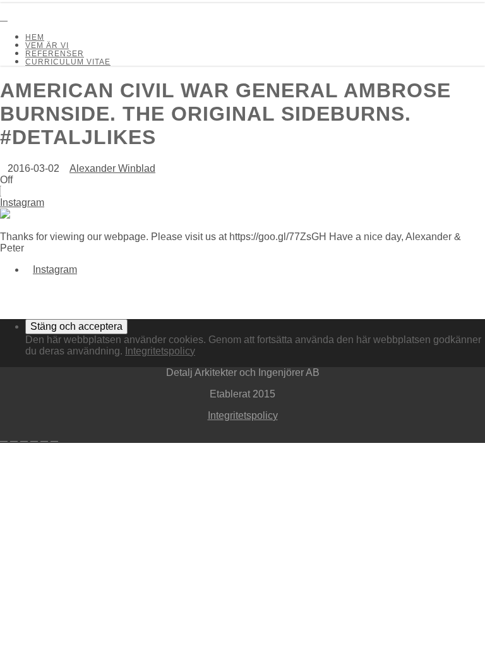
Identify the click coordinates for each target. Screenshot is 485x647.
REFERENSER (54, 53)
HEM (34, 37)
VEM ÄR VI (47, 45)
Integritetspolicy (160, 351)
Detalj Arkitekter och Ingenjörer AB (34, 5)
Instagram (22, 202)
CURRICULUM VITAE (68, 61)
